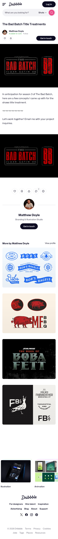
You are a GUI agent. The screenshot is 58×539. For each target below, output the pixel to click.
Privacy (36, 528)
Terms (28, 528)
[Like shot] (4, 38)
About (34, 508)
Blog (26, 508)
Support (44, 508)
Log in (49, 4)
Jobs (15, 532)
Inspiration (43, 504)
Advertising (16, 508)
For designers (16, 504)
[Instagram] (31, 514)
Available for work (15, 34)
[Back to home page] (15, 4)
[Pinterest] (36, 514)
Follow (25, 34)
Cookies (47, 528)
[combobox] (20, 12)
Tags (21, 532)
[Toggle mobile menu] (4, 4)
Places (29, 532)
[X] (21, 514)
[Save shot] (10, 38)
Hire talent (30, 504)
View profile (50, 243)
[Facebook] (26, 514)
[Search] (52, 13)
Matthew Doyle (16, 31)
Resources (40, 532)
